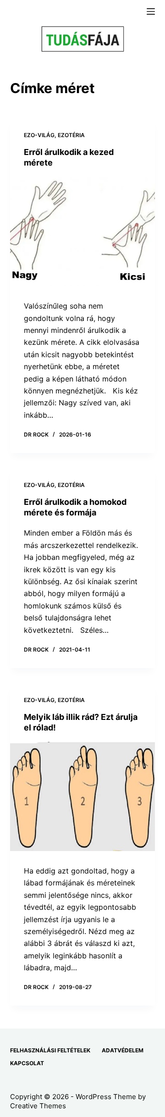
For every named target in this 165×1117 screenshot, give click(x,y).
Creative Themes (38, 1105)
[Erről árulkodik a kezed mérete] (82, 232)
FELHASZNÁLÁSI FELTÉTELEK (50, 1050)
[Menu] (151, 11)
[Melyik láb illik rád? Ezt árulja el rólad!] (82, 796)
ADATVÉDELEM (122, 1050)
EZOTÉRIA (71, 135)
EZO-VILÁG (39, 135)
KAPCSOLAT (27, 1063)
